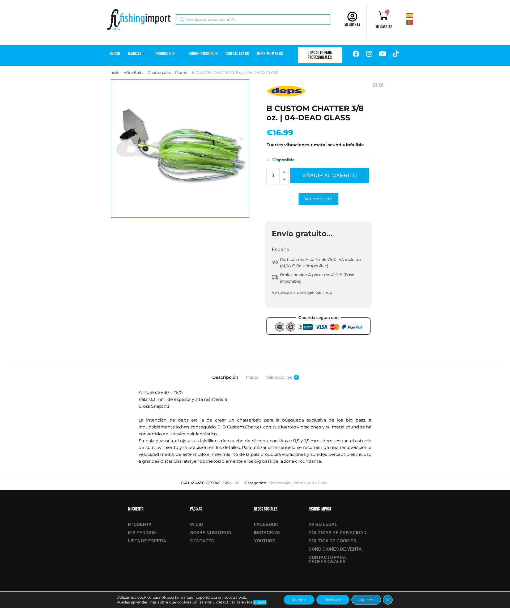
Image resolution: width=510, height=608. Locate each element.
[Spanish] (416, 15)
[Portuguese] (416, 22)
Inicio (115, 54)
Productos (165, 54)
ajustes (259, 602)
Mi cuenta (352, 25)
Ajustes (366, 599)
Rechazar (332, 599)
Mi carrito (384, 26)
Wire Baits (133, 72)
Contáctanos (237, 54)
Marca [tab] (252, 377)
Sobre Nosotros (203, 54)
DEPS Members (270, 54)
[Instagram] (369, 54)
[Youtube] (382, 54)
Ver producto (318, 198)
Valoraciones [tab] (279, 377)
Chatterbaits (159, 72)
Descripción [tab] (225, 377)
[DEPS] (286, 91)
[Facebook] (356, 54)
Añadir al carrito (330, 175)
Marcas (135, 54)
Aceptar (299, 599)
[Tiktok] (395, 54)
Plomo (181, 72)
